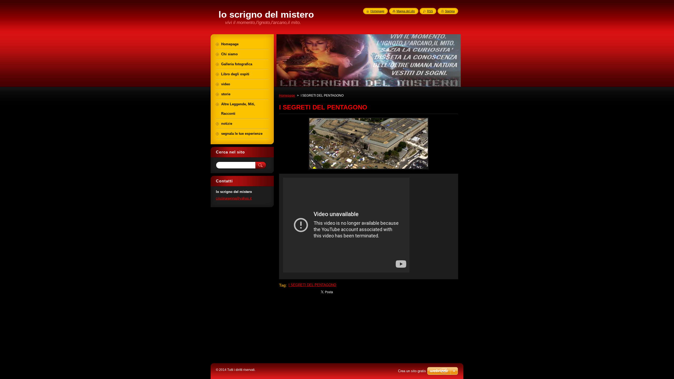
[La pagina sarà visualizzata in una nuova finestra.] (368, 169)
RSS (430, 11)
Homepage (287, 95)
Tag (282, 285)
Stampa (450, 11)
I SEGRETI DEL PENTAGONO (312, 285)
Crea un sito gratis (412, 371)
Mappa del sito (406, 11)
